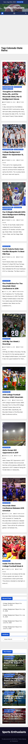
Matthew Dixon (18, 291)
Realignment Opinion (8, 88)
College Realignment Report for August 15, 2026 (13, 663)
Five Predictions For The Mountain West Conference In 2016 (12, 286)
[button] (25, 13)
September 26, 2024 (10, 102)
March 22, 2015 (8, 455)
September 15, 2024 (10, 160)
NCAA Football (17, 86)
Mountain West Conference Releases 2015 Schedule (13, 508)
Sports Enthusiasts (14, 7)
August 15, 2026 (10, 665)
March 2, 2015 (8, 513)
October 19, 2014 (9, 569)
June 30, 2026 (9, 718)
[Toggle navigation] (14, 13)
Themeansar (15, 741)
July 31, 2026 (9, 683)
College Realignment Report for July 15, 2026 (13, 698)
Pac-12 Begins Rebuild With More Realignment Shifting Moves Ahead (13, 214)
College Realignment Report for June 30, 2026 (13, 716)
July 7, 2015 (7, 400)
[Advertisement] (14, 30)
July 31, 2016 (8, 291)
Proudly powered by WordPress (10, 739)
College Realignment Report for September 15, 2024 (12, 154)
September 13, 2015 (9, 347)
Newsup (24, 739)
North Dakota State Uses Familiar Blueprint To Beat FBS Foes (13, 251)
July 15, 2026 (9, 701)
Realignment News (18, 149)
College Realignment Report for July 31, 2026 (13, 680)
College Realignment (8, 86)
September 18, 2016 (9, 257)
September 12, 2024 (10, 220)
